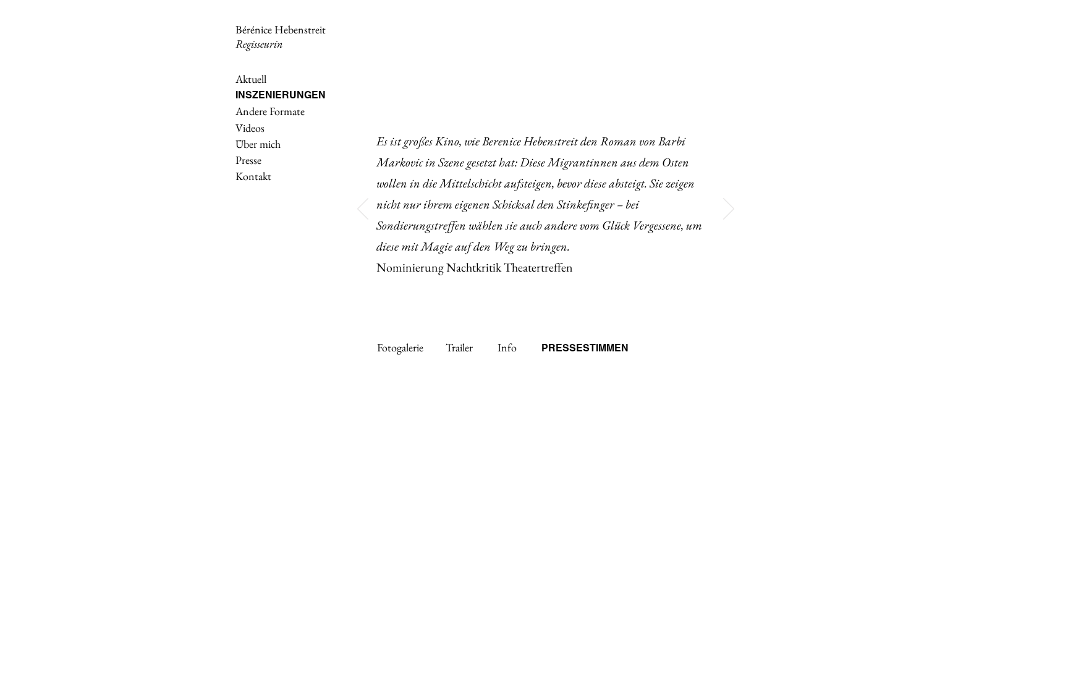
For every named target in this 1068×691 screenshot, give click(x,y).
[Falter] (540, 295)
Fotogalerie (400, 347)
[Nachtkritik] (510, 295)
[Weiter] (728, 209)
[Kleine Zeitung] (582, 295)
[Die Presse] (525, 295)
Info (507, 347)
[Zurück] (362, 209)
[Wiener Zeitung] (568, 295)
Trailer (459, 347)
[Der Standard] (554, 295)
